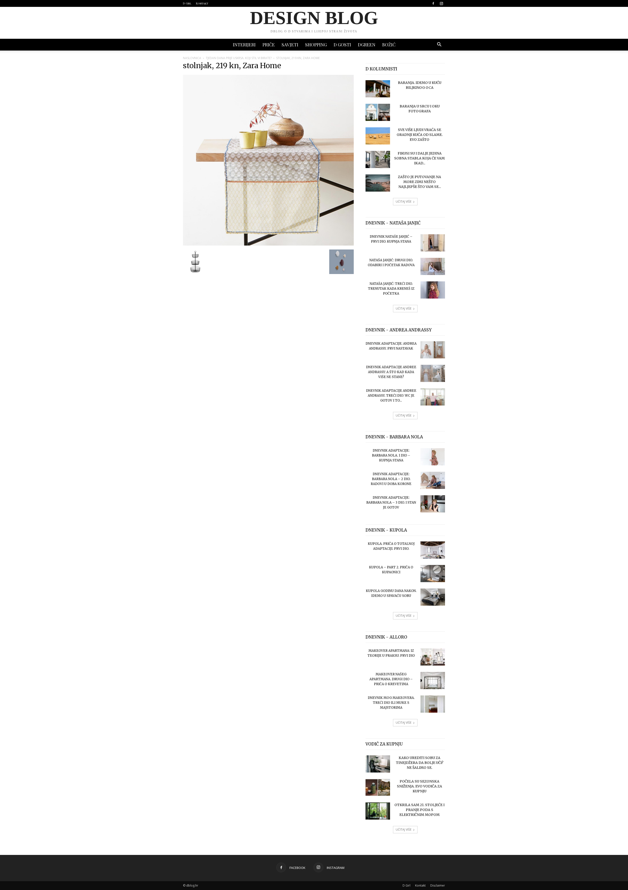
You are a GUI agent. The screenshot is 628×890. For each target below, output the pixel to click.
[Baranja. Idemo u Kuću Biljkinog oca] (378, 88)
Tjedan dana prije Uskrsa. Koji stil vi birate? (239, 58)
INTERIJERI (244, 45)
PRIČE (268, 45)
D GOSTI (342, 45)
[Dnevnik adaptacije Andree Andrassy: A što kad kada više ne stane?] (432, 373)
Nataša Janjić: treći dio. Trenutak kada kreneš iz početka (391, 289)
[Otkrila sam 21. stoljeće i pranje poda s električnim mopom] (378, 811)
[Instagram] (441, 3)
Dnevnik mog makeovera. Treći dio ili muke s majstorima (391, 703)
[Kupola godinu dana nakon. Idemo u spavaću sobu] (432, 597)
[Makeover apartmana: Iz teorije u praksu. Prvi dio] (432, 657)
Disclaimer (437, 885)
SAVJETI (290, 45)
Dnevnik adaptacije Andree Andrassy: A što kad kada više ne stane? (391, 372)
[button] (439, 45)
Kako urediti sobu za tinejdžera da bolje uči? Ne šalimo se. (419, 763)
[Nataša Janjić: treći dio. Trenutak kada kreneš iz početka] (432, 290)
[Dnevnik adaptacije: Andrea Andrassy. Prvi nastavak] (432, 349)
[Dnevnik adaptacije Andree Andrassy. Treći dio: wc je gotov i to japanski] (432, 397)
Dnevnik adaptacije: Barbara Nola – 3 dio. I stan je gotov (391, 503)
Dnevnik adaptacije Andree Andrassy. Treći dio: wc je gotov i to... (391, 396)
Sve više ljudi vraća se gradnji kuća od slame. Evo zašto (420, 135)
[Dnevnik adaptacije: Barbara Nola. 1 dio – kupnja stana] (432, 456)
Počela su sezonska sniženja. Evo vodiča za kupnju (419, 786)
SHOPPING (316, 45)
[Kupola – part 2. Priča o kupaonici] (432, 573)
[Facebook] (433, 3)
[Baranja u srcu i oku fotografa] (378, 112)
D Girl (187, 3)
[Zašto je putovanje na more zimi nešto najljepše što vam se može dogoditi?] (378, 183)
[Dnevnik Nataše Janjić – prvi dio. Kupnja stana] (432, 242)
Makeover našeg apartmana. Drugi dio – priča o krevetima (391, 679)
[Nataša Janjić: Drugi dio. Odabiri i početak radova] (432, 266)
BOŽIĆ (388, 45)
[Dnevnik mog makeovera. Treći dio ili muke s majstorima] (432, 704)
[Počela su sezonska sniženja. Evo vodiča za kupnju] (378, 787)
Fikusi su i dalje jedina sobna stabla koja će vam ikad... (419, 158)
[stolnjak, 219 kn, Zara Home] (268, 244)
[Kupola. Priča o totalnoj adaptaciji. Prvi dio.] (432, 550)
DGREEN (366, 45)
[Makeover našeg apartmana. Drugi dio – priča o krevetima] (432, 680)
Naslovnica (192, 58)
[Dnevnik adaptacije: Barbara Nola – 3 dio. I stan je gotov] (432, 503)
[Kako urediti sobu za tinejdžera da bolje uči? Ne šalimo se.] (378, 763)
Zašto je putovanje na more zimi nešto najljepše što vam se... (419, 182)
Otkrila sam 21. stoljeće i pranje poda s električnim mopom (419, 810)
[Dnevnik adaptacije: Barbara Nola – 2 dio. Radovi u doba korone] (432, 480)
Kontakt (202, 3)
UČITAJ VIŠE (403, 201)
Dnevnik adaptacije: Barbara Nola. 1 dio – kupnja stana (391, 455)
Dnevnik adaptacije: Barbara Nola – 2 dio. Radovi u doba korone (391, 479)
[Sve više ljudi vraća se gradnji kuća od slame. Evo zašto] (378, 135)
